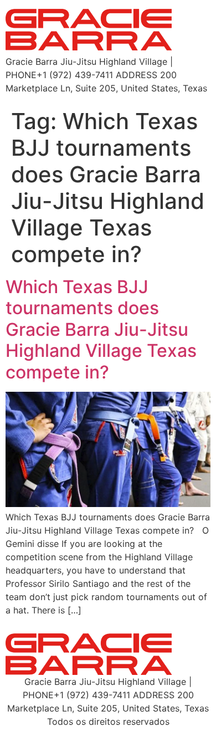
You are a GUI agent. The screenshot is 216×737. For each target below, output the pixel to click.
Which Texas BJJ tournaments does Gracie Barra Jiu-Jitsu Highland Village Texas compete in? (101, 329)
